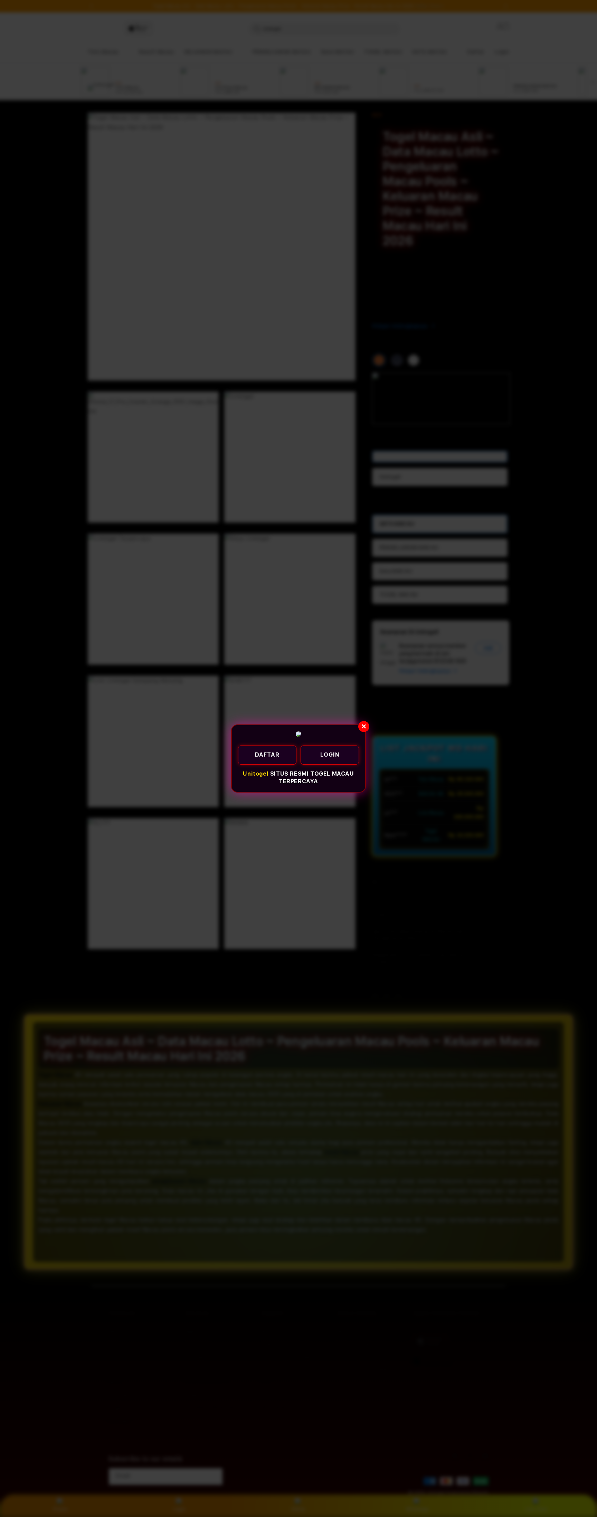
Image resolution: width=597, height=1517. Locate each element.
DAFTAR (267, 754)
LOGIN (330, 754)
